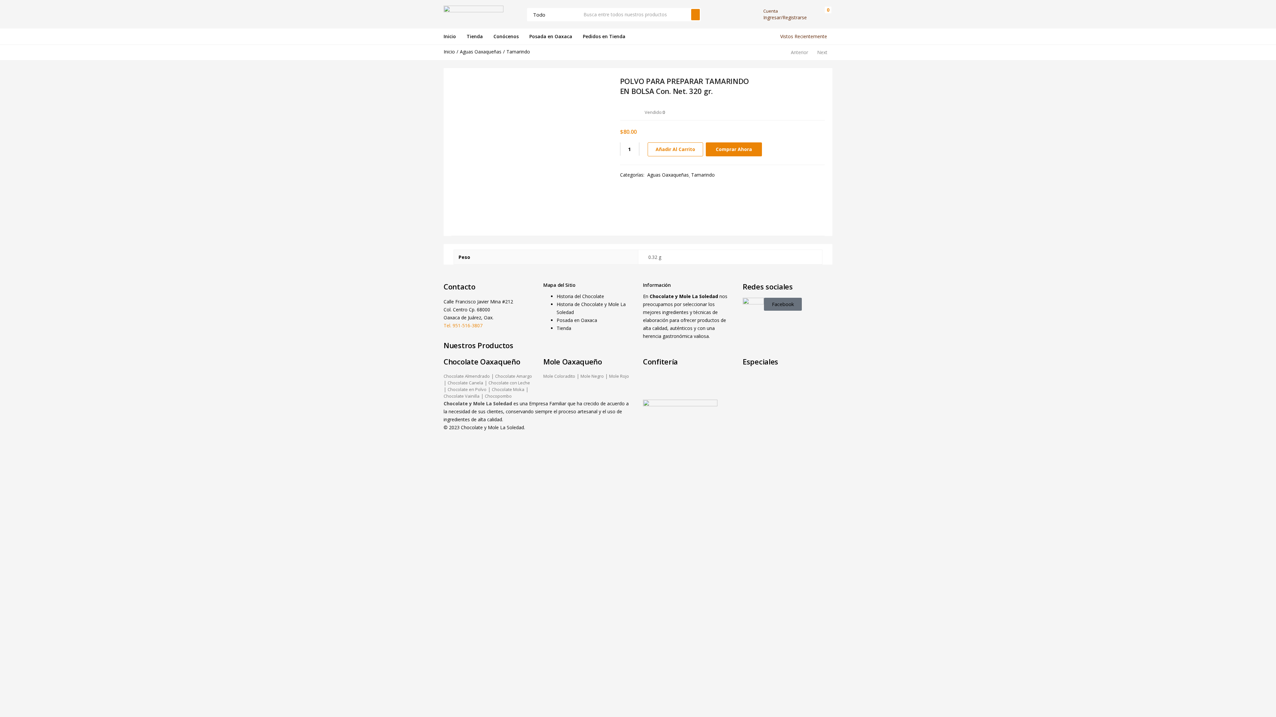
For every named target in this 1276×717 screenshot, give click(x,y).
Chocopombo (498, 396)
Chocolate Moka (508, 389)
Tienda (475, 36)
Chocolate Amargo (513, 376)
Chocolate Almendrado (467, 376)
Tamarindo (518, 51)
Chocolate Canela (465, 383)
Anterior (799, 52)
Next (822, 52)
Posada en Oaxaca (550, 36)
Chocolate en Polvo (467, 389)
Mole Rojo (619, 376)
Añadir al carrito (675, 149)
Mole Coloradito (559, 376)
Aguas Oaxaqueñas (480, 51)
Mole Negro (592, 376)
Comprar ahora (734, 149)
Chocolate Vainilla (461, 396)
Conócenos (506, 36)
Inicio (450, 36)
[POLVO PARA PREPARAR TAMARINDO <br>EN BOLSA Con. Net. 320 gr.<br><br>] (783, 112)
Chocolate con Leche (509, 383)
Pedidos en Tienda (604, 36)
